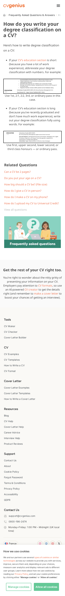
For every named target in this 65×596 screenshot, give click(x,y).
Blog (6, 415)
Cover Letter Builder (15, 337)
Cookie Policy (11, 471)
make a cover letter (46, 293)
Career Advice (12, 432)
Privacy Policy (12, 488)
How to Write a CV (14, 365)
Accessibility (11, 494)
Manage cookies (18, 587)
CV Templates (12, 359)
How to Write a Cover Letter (19, 398)
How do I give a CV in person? (22, 191)
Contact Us (10, 460)
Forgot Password (13, 477)
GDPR (7, 499)
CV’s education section (32, 60)
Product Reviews (13, 443)
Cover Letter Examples (16, 387)
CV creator (31, 289)
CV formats (45, 285)
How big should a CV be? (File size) (25, 184)
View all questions (15, 209)
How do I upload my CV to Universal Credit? (31, 203)
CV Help (8, 421)
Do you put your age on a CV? (22, 178)
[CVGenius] (14, 5)
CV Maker (9, 326)
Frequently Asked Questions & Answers (32, 15)
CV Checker (11, 331)
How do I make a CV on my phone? (26, 197)
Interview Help (12, 438)
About (7, 466)
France (12, 543)
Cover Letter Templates (17, 393)
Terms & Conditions (15, 483)
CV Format (10, 371)
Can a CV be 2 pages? (17, 172)
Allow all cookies (46, 587)
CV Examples (11, 354)
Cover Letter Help (14, 426)
